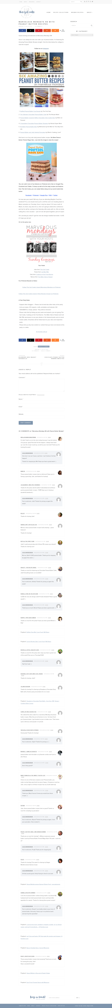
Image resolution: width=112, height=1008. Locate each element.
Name (21, 399)
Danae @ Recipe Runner (28, 892)
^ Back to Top (22, 1005)
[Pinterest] (88, 2)
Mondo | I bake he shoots (29, 751)
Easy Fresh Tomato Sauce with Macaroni (38, 982)
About (25, 1)
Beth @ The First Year (27, 541)
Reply (49, 437)
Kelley (23, 513)
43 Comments (35, 350)
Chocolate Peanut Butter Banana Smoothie (54, 357)
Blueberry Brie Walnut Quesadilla (27, 357)
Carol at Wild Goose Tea (28, 711)
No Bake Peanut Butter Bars (28, 126)
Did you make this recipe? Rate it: (27, 394)
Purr (92, 1005)
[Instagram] (90, 2)
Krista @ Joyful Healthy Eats (30, 650)
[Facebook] (86, 2)
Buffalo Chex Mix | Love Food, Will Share (38, 632)
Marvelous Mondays (43, 346)
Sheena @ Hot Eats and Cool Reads (32, 673)
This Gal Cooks (44, 269)
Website (21, 414)
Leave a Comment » (46, 350)
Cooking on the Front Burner (44, 274)
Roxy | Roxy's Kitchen (27, 956)
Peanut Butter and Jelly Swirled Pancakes (32, 132)
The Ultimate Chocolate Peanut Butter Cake (33, 114)
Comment (22, 377)
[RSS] (85, 2)
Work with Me (61, 1005)
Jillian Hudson (25, 686)
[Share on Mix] (55, 30)
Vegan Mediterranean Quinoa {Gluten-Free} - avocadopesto (43, 884)
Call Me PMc (45, 272)
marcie (23, 471)
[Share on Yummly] (47, 30)
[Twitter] (92, 2)
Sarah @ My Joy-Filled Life (29, 524)
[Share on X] (30, 30)
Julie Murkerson (27, 453)
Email (21, 406)
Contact (38, 1)
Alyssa (23, 805)
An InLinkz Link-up (41, 332)
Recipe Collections (60, 12)
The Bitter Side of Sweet (45, 277)
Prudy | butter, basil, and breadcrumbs (33, 832)
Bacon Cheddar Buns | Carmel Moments (38, 948)
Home (20, 1)
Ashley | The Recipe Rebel (28, 567)
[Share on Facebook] (22, 30)
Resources (32, 1)
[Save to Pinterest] (39, 30)
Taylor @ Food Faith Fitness (29, 730)
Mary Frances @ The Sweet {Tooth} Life (33, 775)
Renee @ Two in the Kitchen (29, 594)
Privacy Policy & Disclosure (49, 1005)
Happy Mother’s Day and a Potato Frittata (38, 973)
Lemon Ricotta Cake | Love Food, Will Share (39, 641)
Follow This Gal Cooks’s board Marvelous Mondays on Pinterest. (41, 287)
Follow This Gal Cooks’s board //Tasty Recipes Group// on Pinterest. (39, 294)
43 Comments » (39, 26)
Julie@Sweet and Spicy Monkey (30, 485)
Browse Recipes (77, 12)
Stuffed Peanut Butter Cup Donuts (30, 111)
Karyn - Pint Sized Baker (28, 617)
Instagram (46, 48)
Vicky (22, 859)
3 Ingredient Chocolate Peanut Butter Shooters (34, 123)
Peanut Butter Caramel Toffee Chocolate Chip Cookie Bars (37, 118)
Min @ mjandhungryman (28, 437)
